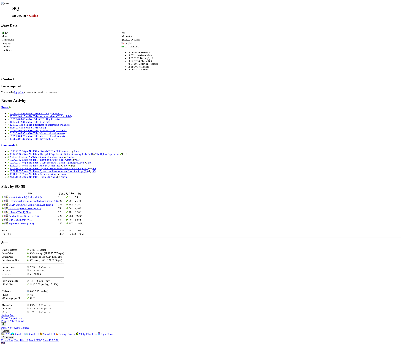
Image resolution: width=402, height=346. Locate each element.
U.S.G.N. (54, 340)
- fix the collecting (33, 174)
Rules (46, 340)
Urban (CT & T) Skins (19, 212)
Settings (5, 315)
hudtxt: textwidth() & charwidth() (25, 197)
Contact (20, 321)
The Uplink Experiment (107, 154)
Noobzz (70, 157)
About (17, 327)
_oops (63, 174)
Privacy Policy (8, 321)
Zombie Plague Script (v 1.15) (23, 216)
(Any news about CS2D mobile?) (41, 116)
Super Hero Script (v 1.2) (21, 223)
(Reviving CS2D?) (33, 139)
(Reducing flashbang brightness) (40, 124)
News (11, 327)
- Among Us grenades (35, 165)
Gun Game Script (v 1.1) (20, 219)
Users (16, 340)
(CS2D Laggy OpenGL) (36, 113)
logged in (19, 92)
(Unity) (28, 127)
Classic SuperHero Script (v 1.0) (24, 208)
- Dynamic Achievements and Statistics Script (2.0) (49, 168)
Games (6, 331)
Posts (5, 107)
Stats (12, 315)
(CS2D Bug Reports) (35, 119)
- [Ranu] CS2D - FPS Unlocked (40, 151)
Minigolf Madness (87, 334)
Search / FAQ (35, 340)
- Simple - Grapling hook (36, 157)
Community (8, 337)
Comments (8, 145)
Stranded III (49, 334)
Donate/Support (9, 318)
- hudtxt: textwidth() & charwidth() (41, 159)
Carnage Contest (66, 334)
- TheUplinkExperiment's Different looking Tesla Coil (51, 154)
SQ (78, 159)
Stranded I (19, 334)
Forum (4, 340)
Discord (24, 340)
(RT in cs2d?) (31, 122)
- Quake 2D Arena (33, 177)
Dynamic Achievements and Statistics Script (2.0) (33, 201)
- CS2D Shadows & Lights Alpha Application (47, 162)
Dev (20, 318)
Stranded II (33, 334)
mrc (65, 165)
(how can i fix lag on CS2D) (38, 130)
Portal (4, 327)
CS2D (7, 334)
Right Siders (106, 334)
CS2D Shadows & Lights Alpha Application (30, 204)
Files (10, 340)
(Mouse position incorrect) (37, 133)
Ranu (76, 151)
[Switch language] (3, 343)
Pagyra (63, 177)
